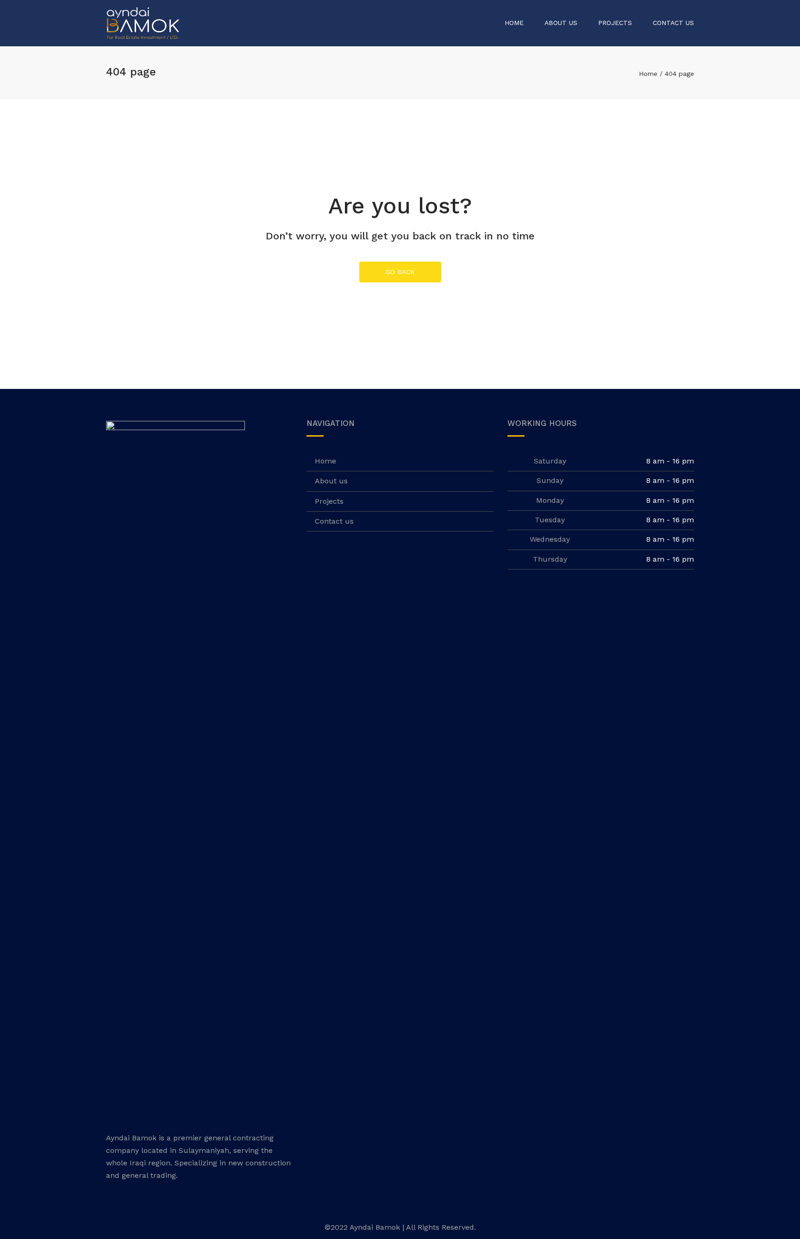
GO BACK (400, 271)
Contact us (673, 22)
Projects (615, 22)
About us (560, 22)
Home (514, 22)
